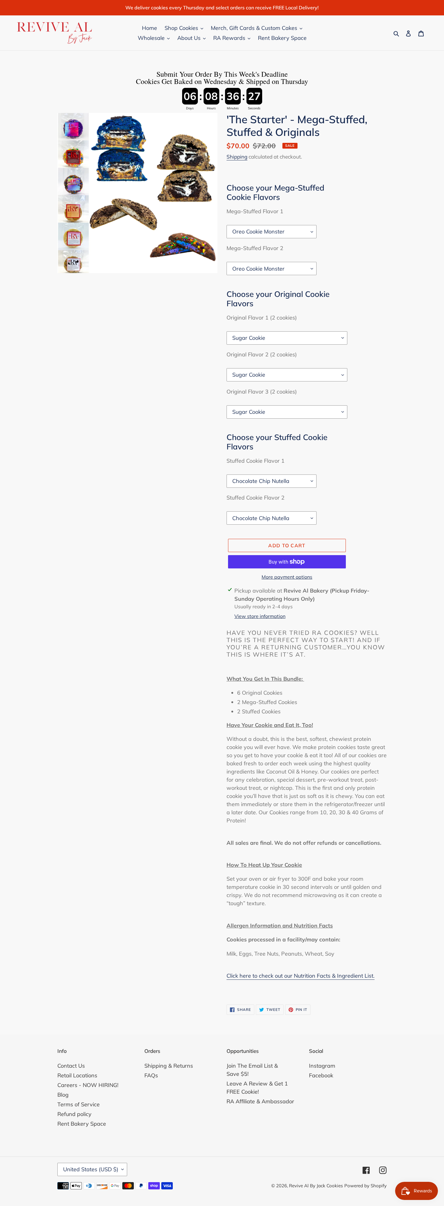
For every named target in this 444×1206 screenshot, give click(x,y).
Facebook (321, 1075)
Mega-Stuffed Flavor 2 (255, 248)
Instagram (322, 1065)
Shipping (237, 156)
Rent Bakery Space (81, 1123)
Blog (63, 1094)
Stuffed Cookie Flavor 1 (256, 460)
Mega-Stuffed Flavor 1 (255, 211)
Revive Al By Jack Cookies (316, 1185)
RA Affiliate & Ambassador (260, 1101)
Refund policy (74, 1114)
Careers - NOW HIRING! (87, 1085)
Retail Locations (77, 1075)
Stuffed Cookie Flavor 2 (256, 497)
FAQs (151, 1075)
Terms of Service (78, 1104)
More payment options (287, 577)
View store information (259, 616)
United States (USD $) (90, 1169)
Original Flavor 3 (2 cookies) (262, 391)
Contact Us (71, 1065)
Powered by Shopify (365, 1185)
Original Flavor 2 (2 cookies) (262, 354)
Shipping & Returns (168, 1065)
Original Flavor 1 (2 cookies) (262, 317)
